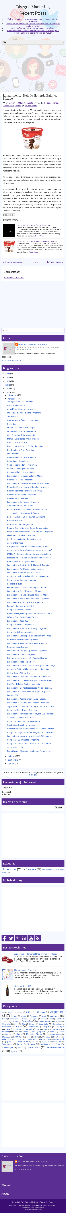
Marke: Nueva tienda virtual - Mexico (23, 439)
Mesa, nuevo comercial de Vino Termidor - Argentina (30, 532)
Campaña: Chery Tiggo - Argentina (22, 710)
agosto (11, 763)
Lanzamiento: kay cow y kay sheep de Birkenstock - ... (31, 736)
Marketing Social (54, 1034)
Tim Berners (12, 416)
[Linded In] (24, 941)
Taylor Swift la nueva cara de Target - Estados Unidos (30, 706)
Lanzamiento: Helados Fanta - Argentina (33, 225)
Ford (45, 1029)
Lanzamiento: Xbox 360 (17, 621)
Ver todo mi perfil (11, 361)
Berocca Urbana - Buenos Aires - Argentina (26, 517)
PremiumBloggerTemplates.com (33, 1207)
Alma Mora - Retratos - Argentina (21, 409)
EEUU (19, 1026)
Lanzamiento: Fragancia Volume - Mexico (25, 476)
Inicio (35, 262)
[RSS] (38, 941)
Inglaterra (43, 1032)
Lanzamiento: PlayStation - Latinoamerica (25, 569)
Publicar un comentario (14, 277)
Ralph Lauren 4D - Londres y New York (24, 539)
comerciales (47, 869)
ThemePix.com (29, 1205)
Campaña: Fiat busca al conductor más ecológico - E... (31, 576)
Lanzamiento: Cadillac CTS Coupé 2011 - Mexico (28, 677)
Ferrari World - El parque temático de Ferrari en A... (29, 751)
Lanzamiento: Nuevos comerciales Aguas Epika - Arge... (32, 665)
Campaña (31, 869)
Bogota (34, 1019)
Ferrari (18, 1029)
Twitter (20, 1044)
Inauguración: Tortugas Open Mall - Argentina (27, 650)
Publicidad (59, 1039)
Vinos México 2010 (15, 747)
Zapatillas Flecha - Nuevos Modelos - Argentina (28, 487)
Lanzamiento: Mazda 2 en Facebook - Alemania (28, 703)
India (33, 1032)
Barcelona (14, 1019)
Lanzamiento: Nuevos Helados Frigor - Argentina (28, 691)
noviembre (12, 399)
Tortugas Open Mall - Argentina (21, 401)
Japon (61, 1032)
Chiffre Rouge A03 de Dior (18, 673)
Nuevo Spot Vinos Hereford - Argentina (24, 491)
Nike (4, 1039)
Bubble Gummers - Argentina (20, 524)
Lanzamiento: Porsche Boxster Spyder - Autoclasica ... (31, 714)
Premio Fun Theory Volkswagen (21, 428)
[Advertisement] (33, 69)
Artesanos (34, 1016)
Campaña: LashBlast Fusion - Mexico (23, 721)
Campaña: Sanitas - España (19, 610)
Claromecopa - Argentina (25, 970)
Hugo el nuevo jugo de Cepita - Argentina (25, 446)
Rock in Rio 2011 (14, 584)
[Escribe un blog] (7, 214)
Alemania (41, 1012)
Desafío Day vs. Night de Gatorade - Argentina (27, 528)
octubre (11, 756)
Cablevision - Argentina (17, 461)
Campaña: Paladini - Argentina (20, 624)
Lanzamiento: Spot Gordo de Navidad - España (28, 565)
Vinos (58, 1044)
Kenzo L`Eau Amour (16, 520)
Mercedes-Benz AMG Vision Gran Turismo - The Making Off (33, 30)
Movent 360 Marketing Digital (21, 103)
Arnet (23, 1016)
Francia (5, 1031)
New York (57, 1037)
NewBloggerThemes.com (33, 1209)
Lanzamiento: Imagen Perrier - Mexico (23, 572)
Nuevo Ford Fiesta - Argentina (20, 480)
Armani (14, 1016)
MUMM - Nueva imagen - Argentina (22, 639)
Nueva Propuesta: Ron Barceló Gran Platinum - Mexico (30, 728)
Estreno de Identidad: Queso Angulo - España (27, 587)
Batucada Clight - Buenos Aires (21, 472)
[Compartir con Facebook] (13, 214)
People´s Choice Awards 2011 (20, 606)
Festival (28, 1029)
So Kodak (11, 424)
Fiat (37, 1029)
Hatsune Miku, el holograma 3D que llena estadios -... (30, 613)
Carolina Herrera (44, 1022)
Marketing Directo (34, 1034)
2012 (8, 385)
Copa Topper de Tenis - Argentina (22, 465)
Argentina (9, 869)
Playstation (32, 1039)
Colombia (6, 1027)
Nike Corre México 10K (17, 442)
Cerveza (57, 1022)
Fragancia (56, 1029)
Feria (8, 1029)
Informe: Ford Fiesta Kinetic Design (22, 617)
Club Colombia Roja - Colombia (21, 435)
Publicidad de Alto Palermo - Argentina (24, 413)
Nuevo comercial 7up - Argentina (21, 457)
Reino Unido (22, 1042)
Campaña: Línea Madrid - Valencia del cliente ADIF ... (30, 743)
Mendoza (6, 1037)
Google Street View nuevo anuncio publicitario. (28, 546)
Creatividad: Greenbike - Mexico (21, 725)
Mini (28, 1037)
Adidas (29, 1012)
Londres (8, 1034)
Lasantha (53, 1205)
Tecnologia (7, 1044)
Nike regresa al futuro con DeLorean (23, 420)
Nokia (12, 1039)
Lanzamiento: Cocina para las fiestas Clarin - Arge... (29, 636)
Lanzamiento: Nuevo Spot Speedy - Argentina (27, 628)
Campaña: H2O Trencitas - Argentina (23, 740)
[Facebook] (5, 941)
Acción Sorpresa (15, 1012)
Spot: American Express (17, 647)
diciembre (12, 395)
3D (3, 1012)
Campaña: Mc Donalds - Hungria (21, 580)
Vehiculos (45, 1044)
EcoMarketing (33, 1027)
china (20, 1048)
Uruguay (31, 1044)
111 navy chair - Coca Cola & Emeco (23, 513)
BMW (4, 1019)
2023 (8, 374)
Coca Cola (43, 1024)
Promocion (45, 1039)
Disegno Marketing (33, 6)
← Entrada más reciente (12, 262)
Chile (16, 1024)
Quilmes (9, 1042)
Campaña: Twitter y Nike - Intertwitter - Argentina (28, 669)
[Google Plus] (18, 941)
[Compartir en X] (10, 214)
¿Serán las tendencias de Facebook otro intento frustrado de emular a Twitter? (33, 25)
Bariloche (25, 1019)
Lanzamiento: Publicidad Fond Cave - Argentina (28, 599)
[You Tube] (31, 941)
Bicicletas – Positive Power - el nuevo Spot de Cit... (29, 509)
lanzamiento (8, 106)
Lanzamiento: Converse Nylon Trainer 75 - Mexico (35, 954)
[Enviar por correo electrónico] (4, 214)
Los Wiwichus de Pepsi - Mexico (21, 431)
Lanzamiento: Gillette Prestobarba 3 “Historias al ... (29, 688)
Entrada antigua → (55, 262)
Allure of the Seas (15, 543)
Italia (52, 1031)
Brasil (51, 1019)
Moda (36, 1037)
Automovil (54, 1016)
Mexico (18, 106)
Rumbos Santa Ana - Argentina (20, 450)
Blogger (32, 775)
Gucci (15, 1032)
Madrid (19, 1034)
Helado (47, 103)
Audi (44, 1016)
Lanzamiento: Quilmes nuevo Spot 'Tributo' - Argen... (30, 680)
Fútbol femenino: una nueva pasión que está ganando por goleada (33, 20)
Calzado (15, 1022)
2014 (8, 377)
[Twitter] (11, 941)
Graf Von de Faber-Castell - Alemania (23, 684)
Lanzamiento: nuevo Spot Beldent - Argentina (27, 643)
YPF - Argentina (14, 454)
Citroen (32, 1024)
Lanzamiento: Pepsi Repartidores (22, 662)
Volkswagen (7, 1047)
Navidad (46, 1037)
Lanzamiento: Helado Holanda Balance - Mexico (31, 97)
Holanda (54, 103)
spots (14, 1051)
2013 (8, 381)
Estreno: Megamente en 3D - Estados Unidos (27, 658)
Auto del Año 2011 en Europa (20, 506)
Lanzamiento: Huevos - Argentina (22, 654)
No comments (31, 106)
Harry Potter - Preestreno (18, 498)
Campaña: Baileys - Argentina (20, 632)
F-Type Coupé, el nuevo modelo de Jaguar (33, 33)
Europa (60, 1027)
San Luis (35, 1042)
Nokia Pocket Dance (16, 405)
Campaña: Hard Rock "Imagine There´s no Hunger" (29, 550)
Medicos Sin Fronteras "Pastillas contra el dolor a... (29, 558)
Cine (24, 1024)
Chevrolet (6, 1024)
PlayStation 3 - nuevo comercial (21, 535)
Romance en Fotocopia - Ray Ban (22, 561)
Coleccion (57, 1024)
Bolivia (43, 1019)
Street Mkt (56, 1042)
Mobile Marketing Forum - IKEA (21, 468)
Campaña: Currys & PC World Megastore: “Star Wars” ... (31, 732)
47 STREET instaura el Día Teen (20, 717)
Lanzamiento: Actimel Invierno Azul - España (26, 699)
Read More (39, 236)
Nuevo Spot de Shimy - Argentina (21, 494)
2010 (8, 392)
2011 (8, 388)
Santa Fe (45, 1042)
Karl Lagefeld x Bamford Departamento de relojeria (33, 28)
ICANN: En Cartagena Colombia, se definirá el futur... (30, 554)
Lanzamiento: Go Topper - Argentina (23, 502)
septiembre (13, 760)
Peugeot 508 (12, 695)
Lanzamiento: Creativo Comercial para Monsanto (28, 483)
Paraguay (21, 1039)
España (47, 1026)
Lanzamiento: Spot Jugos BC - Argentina (25, 602)
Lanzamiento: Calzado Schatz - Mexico (24, 591)
